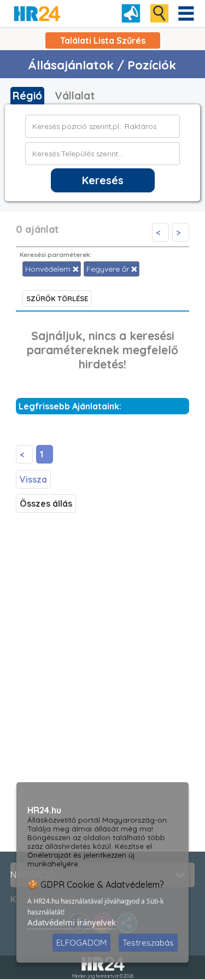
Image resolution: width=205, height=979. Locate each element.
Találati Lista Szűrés (102, 40)
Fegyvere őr (108, 269)
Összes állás (46, 503)
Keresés (103, 180)
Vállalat (75, 95)
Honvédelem (49, 269)
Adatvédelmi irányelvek (71, 922)
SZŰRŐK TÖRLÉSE (57, 298)
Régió (27, 95)
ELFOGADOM (81, 942)
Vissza (33, 479)
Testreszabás (148, 942)
